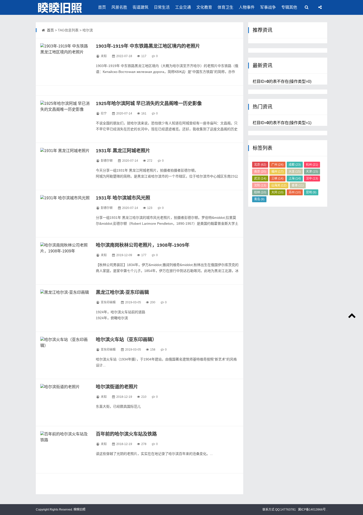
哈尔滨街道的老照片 (117, 386)
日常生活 (162, 7)
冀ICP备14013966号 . (312, 509)
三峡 (277, 178)
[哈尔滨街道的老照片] (65, 402)
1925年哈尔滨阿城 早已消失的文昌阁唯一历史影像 (149, 103)
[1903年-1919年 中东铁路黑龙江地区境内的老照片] (65, 61)
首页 (102, 7)
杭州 (312, 164)
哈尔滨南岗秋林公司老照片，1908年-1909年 (142, 245)
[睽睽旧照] (60, 7)
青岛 (259, 199)
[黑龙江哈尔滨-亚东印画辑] (65, 308)
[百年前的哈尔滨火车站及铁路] (65, 449)
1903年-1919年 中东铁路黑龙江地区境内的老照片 (148, 46)
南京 (260, 171)
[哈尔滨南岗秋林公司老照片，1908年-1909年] (65, 260)
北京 (260, 164)
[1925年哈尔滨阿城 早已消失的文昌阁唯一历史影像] (65, 119)
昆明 (311, 192)
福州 (277, 171)
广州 (277, 164)
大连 (295, 171)
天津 (312, 171)
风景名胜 (119, 7)
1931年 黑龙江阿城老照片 (123, 150)
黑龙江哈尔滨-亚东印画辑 (122, 292)
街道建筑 (140, 7)
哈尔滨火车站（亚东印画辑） (126, 339)
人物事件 (247, 7)
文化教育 (204, 7)
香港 (298, 185)
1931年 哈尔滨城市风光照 (123, 198)
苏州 (295, 192)
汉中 (312, 178)
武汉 (260, 178)
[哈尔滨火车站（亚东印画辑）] (65, 355)
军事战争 (268, 7)
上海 (295, 178)
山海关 (278, 185)
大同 (277, 192)
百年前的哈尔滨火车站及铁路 (126, 434)
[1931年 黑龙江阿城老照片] (65, 166)
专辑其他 (289, 7)
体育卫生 (225, 7)
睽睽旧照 (79, 509)
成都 (295, 164)
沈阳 (260, 185)
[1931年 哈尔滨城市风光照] (65, 213)
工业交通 (183, 7)
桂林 (260, 192)
